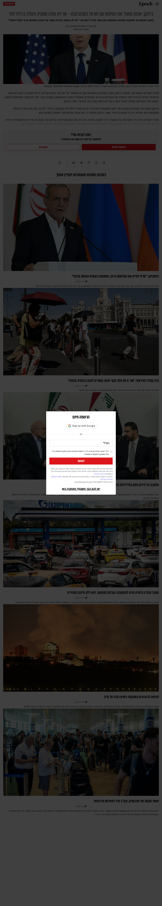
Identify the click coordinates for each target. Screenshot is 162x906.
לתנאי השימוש (57, 477)
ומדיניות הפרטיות (106, 479)
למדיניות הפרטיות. (100, 474)
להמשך (81, 461)
